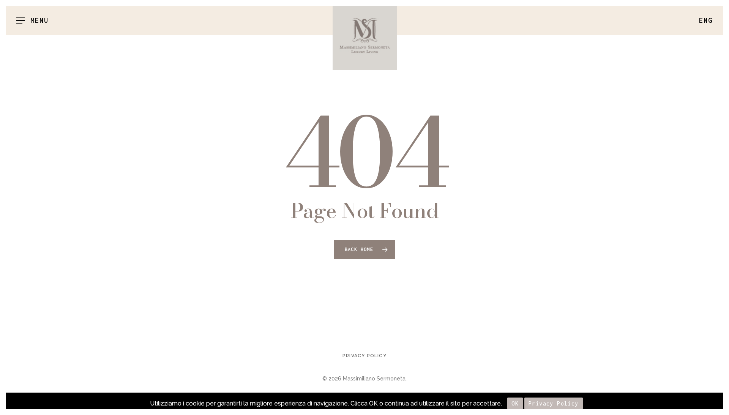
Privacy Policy (364, 355)
